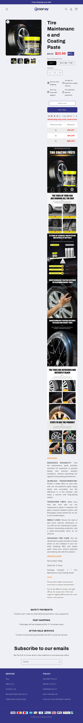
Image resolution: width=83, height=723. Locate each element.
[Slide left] (8, 61)
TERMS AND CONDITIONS (16, 699)
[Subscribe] (59, 661)
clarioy (38, 717)
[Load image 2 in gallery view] (20, 61)
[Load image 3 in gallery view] (26, 61)
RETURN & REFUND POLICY (17, 694)
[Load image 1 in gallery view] (13, 61)
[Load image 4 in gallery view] (33, 61)
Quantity (50, 68)
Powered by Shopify (46, 717)
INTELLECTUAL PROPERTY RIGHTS (57, 699)
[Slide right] (39, 61)
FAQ (7, 679)
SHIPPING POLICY (50, 689)
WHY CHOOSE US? (50, 694)
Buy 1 (52, 63)
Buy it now (62, 109)
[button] (6, 9)
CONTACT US (11, 689)
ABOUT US (10, 684)
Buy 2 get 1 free (66, 63)
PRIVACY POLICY (50, 684)
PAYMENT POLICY (50, 679)
